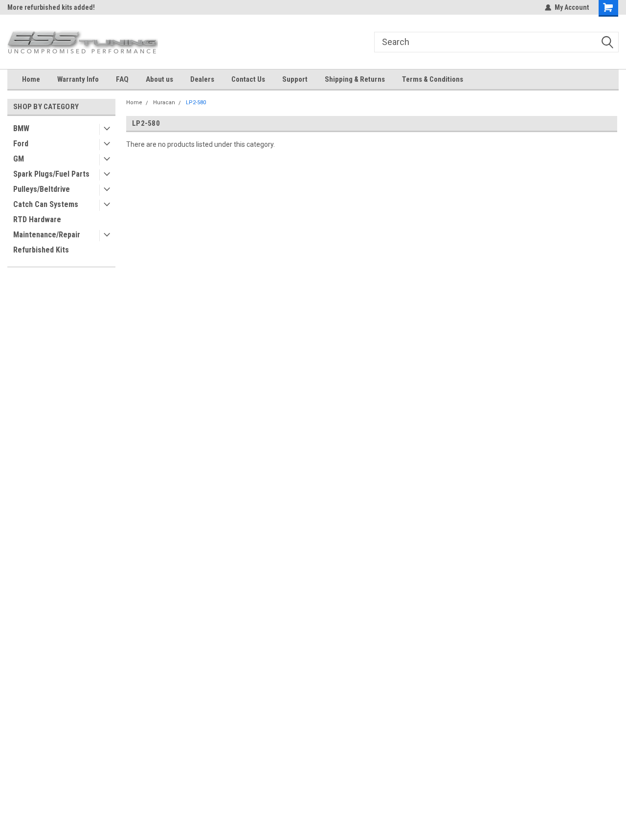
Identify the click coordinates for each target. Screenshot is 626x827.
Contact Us (248, 79)
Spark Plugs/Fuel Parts (51, 174)
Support (295, 79)
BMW (21, 128)
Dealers (202, 79)
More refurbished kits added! (51, 7)
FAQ (122, 79)
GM (18, 158)
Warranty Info (78, 79)
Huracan (164, 102)
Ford (20, 143)
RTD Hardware (37, 219)
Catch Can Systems (45, 204)
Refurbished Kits (41, 249)
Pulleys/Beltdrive (41, 189)
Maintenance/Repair (46, 234)
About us (159, 79)
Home (31, 79)
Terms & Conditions (432, 79)
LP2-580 (196, 102)
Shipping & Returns (355, 79)
